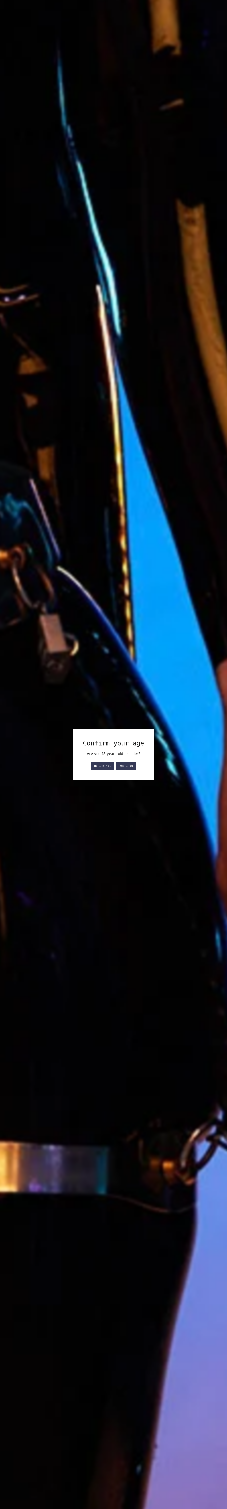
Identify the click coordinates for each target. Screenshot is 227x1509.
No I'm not (102, 765)
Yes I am (126, 765)
